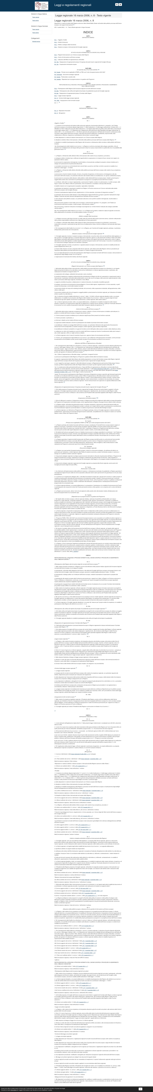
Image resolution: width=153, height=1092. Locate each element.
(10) (107, 386)
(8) (99, 308)
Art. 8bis (56, 91)
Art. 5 (55, 55)
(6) (93, 211)
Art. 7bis (56, 62)
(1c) (61, 171)
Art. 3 (55, 44)
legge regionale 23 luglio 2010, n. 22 (103, 368)
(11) (69, 558)
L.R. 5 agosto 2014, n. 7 (81, 766)
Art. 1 (55, 40)
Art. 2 (55, 42)
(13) (105, 608)
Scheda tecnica (36, 41)
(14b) (88, 633)
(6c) (78, 271)
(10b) (98, 69)
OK (140, 1089)
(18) (59, 102)
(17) (75, 696)
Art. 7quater (57, 72)
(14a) (67, 626)
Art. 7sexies (57, 77)
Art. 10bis (56, 100)
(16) (76, 667)
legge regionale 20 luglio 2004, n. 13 (80, 754)
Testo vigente (35, 17)
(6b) (104, 265)
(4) (94, 203)
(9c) (64, 381)
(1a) (115, 139)
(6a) (103, 233)
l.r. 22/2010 (75, 551)
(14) (88, 622)
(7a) (103, 304)
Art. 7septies (57, 79)
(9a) (113, 364)
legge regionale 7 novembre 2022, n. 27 (91, 759)
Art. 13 (56, 113)
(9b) (92, 371)
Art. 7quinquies (58, 74)
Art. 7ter (56, 64)
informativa (13, 1090)
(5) (63, 207)
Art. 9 (55, 95)
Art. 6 (55, 57)
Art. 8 (55, 88)
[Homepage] (41, 6)
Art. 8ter (56, 93)
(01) (74, 24)
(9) (83, 351)
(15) (68, 638)
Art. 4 (55, 47)
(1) (64, 122)
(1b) (65, 149)
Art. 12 (56, 110)
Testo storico (35, 20)
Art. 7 (55, 59)
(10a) (97, 397)
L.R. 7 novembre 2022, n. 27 (89, 893)
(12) (98, 563)
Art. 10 (56, 98)
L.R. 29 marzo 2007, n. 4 (84, 829)
